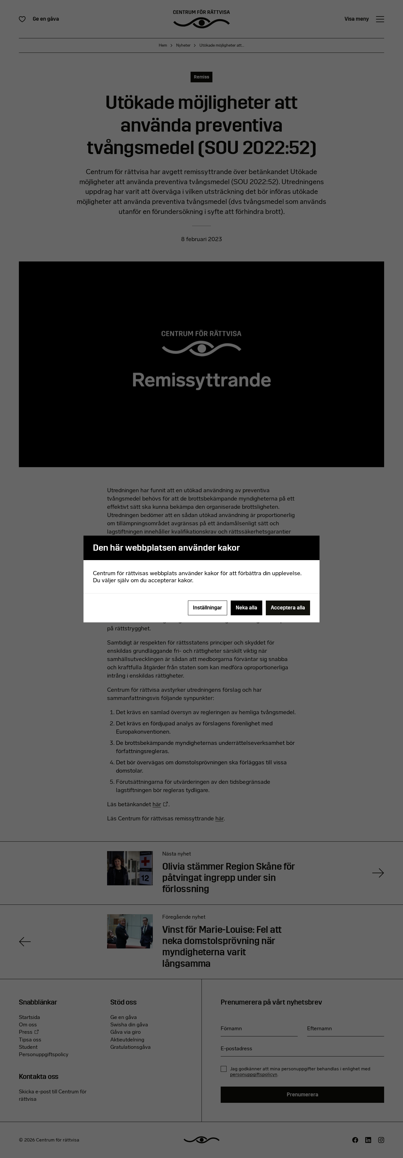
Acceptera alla (288, 608)
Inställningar (207, 608)
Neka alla (246, 608)
